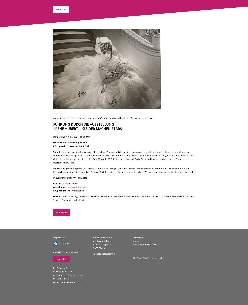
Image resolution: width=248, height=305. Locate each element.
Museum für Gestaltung (170, 172)
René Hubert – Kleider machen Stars (167, 151)
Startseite (138, 237)
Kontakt (137, 240)
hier (187, 196)
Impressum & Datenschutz (146, 244)
